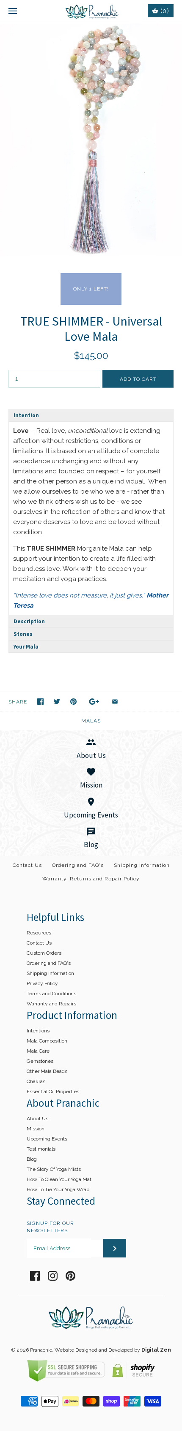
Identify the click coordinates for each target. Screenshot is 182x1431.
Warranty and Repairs (51, 1004)
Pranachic (41, 1350)
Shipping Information (142, 865)
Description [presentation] (29, 621)
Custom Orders (44, 953)
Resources (39, 933)
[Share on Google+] (94, 701)
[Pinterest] (70, 1276)
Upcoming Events (47, 1139)
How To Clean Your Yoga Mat (59, 1179)
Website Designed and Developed (94, 1350)
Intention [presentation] (26, 415)
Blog (32, 1159)
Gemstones (40, 1061)
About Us (37, 1118)
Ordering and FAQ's (78, 865)
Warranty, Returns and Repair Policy (91, 879)
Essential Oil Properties (53, 1091)
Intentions (38, 1031)
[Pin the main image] (73, 701)
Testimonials (41, 1149)
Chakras (36, 1081)
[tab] (91, 415)
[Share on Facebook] (40, 701)
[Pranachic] (91, 11)
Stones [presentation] (23, 634)
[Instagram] (53, 1276)
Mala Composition (47, 1041)
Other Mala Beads (47, 1071)
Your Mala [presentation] (26, 646)
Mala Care (38, 1051)
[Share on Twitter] (57, 701)
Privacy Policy (42, 983)
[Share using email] (115, 701)
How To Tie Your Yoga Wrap (58, 1189)
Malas (91, 721)
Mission (35, 1129)
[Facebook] (35, 1276)
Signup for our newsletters (50, 1226)
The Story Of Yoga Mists (54, 1169)
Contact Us (27, 865)
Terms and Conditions (51, 994)
